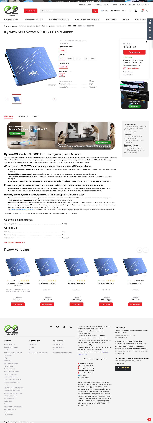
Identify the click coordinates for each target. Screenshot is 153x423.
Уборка (126, 19)
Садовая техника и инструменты (14, 387)
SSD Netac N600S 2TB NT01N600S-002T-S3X (18, 284)
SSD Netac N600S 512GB (47, 283)
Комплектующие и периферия (87, 19)
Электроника (111, 19)
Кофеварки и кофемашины (12, 382)
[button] (146, 5)
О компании (32, 344)
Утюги (6, 385)
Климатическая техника (11, 371)
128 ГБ (78, 58)
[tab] (10, 116)
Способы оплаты (58, 344)
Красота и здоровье (10, 374)
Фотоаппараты (8, 366)
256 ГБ (69, 58)
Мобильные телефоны (11, 363)
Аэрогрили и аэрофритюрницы (13, 406)
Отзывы (55, 350)
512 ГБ (93, 58)
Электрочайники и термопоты (13, 393)
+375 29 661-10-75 (87, 366)
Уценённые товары (10, 409)
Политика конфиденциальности (38, 352)
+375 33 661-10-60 (87, 363)
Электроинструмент (10, 396)
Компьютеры (140, 19)
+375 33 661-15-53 (87, 373)
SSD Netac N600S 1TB (135, 283)
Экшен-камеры (8, 401)
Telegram (83, 375)
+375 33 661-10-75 (87, 368)
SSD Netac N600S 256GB (76, 283)
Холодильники (8, 412)
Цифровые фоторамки (10, 377)
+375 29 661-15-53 (87, 370)
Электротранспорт (10, 398)
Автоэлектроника (9, 369)
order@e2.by (84, 377)
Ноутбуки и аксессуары (59, 19)
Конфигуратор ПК (11, 19)
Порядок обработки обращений (62, 352)
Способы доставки (58, 347)
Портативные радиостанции (12, 379)
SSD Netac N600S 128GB (106, 283)
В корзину (136, 52)
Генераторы (7, 404)
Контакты (32, 350)
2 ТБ (85, 58)
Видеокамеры (8, 414)
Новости (31, 347)
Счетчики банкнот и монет (12, 390)
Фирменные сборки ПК (34, 19)
